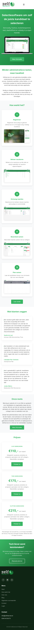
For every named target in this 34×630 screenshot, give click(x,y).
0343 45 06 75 (6, 618)
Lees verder (17, 301)
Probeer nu (17, 464)
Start (3, 589)
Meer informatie (17, 59)
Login (3, 606)
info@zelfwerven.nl (7, 615)
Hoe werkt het (6, 592)
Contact (4, 603)
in (11, 580)
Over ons (4, 595)
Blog (3, 597)
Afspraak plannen (17, 561)
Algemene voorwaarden (9, 600)
